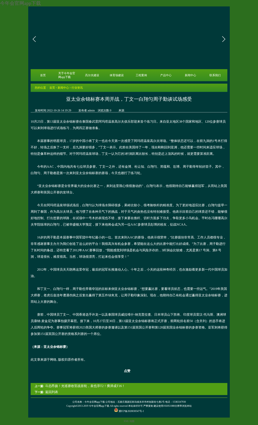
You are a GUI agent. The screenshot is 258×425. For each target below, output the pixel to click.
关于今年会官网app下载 (66, 75)
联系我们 (215, 75)
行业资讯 (77, 87)
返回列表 (51, 392)
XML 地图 (129, 421)
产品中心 (166, 75)
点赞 (127, 371)
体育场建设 (117, 75)
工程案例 (141, 75)
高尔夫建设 (92, 75)
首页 (43, 75)
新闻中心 (190, 75)
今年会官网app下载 (20, 3)
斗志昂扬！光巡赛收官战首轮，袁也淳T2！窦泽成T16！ (85, 386)
